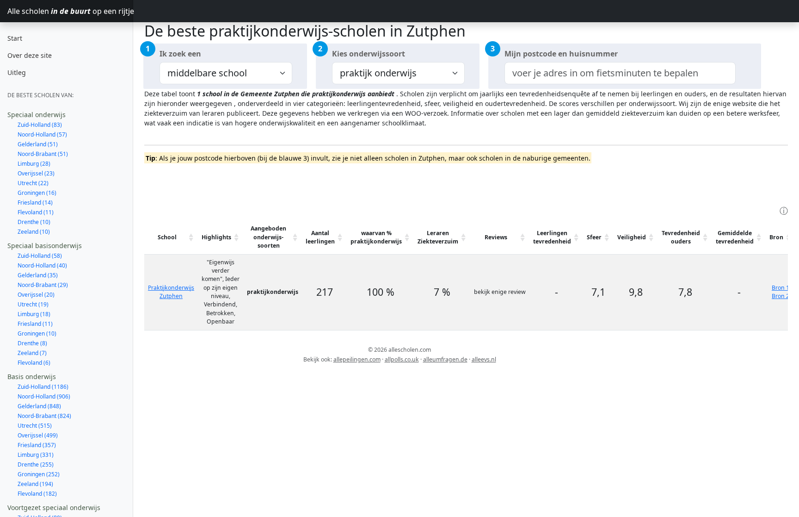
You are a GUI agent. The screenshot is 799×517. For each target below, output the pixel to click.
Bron (776, 237)
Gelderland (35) (38, 275)
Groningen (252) (39, 474)
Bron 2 (780, 296)
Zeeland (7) (32, 353)
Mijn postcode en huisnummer (561, 54)
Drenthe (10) (34, 222)
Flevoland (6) (34, 363)
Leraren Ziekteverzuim (438, 237)
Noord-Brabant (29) (43, 285)
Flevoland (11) (36, 212)
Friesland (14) (35, 202)
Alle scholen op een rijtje (70, 11)
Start (14, 38)
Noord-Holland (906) (44, 396)
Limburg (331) (36, 455)
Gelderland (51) (38, 144)
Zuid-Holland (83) (40, 125)
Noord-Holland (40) (42, 265)
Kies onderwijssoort (368, 54)
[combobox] (620, 73)
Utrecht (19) (33, 304)
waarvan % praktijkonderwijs (376, 237)
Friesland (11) (35, 324)
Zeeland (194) (35, 484)
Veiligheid (631, 237)
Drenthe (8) (32, 343)
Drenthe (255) (36, 464)
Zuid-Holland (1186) (43, 387)
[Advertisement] (312, 183)
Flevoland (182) (37, 494)
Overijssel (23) (36, 173)
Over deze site (29, 55)
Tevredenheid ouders (681, 237)
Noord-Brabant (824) (44, 416)
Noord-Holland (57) (42, 134)
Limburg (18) (34, 314)
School (167, 237)
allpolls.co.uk (402, 359)
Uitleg (16, 72)
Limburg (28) (34, 164)
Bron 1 (780, 288)
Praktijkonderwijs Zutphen (171, 292)
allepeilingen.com (357, 359)
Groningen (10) (37, 333)
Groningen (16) (37, 193)
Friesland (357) (37, 445)
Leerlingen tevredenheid (552, 237)
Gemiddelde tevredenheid (735, 237)
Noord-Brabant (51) (43, 154)
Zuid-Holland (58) (40, 256)
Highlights (216, 237)
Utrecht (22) (33, 183)
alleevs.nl (484, 359)
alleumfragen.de (445, 359)
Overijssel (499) (38, 435)
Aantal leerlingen (320, 237)
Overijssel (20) (36, 295)
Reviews (496, 237)
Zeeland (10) (34, 232)
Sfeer (594, 237)
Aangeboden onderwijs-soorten (268, 236)
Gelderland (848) (39, 406)
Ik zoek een (180, 54)
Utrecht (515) (35, 426)
